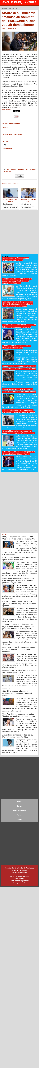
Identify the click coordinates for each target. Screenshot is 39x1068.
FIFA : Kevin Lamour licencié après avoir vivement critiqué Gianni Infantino (18, 453)
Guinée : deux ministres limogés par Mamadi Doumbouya (10, 206)
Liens (19, 819)
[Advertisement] (18, 233)
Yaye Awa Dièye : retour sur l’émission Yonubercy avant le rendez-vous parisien (18, 715)
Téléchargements (19, 810)
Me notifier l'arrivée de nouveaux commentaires (19, 171)
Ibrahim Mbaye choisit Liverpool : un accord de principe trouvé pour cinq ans (18, 432)
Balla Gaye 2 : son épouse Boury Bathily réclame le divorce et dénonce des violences (18, 649)
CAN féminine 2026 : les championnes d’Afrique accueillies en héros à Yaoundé (18, 411)
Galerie (19, 806)
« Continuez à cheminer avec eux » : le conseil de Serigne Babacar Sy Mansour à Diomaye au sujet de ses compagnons (28, 206)
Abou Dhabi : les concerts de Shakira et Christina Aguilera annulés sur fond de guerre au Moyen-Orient (18, 580)
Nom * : (5, 127)
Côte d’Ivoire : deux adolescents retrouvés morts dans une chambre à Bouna (17, 693)
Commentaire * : (8, 148)
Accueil (4, 8)
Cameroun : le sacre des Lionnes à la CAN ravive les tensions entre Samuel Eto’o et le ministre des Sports (17, 304)
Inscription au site (19, 883)
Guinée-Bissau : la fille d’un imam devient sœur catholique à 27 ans (19, 671)
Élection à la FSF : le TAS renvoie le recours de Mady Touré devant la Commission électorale (17, 281)
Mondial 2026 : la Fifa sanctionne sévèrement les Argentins (15, 259)
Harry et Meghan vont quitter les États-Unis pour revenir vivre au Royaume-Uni (18, 538)
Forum (19, 815)
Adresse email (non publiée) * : (13, 134)
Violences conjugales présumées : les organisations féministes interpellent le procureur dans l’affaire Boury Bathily (17, 626)
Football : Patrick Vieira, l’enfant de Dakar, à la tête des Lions (16, 347)
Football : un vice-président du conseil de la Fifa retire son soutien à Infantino (19, 326)
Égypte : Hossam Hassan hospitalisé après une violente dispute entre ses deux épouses (19, 603)
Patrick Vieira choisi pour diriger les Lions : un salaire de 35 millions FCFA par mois (19, 367)
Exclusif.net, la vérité (19, 2)
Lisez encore (6, 109)
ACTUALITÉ (13, 8)
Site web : (6, 141)
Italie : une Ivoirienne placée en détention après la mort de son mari (19, 559)
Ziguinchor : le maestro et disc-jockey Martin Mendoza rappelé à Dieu (17, 736)
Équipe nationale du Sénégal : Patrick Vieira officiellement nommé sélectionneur (19, 390)
